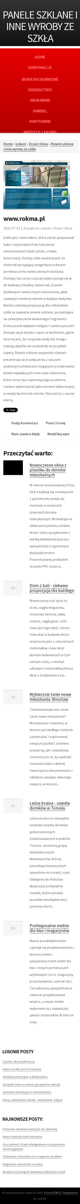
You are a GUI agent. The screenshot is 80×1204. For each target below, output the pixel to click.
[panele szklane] (36, 184)
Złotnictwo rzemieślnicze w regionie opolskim (32, 1156)
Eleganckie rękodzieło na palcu (23, 1164)
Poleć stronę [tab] (55, 423)
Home (8, 144)
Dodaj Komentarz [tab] (24, 423)
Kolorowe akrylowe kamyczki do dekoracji (30, 1129)
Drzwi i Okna (38, 144)
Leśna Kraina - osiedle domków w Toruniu (50, 805)
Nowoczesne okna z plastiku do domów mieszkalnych (48, 469)
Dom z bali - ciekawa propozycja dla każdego (52, 588)
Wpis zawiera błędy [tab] (25, 434)
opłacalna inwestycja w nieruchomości (27, 1092)
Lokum (21, 144)
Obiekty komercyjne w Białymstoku (25, 1077)
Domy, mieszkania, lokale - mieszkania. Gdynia (32, 1100)
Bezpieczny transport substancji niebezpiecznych (34, 1172)
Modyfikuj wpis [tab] (58, 434)
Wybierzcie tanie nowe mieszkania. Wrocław (50, 696)
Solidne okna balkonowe (19, 1062)
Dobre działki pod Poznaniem (22, 1069)
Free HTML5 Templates (61, 1193)
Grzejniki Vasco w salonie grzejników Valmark (31, 1084)
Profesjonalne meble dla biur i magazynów (49, 928)
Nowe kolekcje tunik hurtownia (22, 1137)
